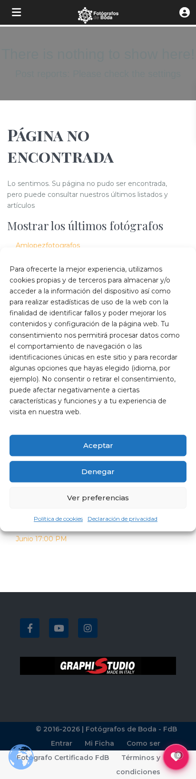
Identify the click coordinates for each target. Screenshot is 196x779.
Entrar (61, 743)
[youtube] (59, 628)
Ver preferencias (98, 497)
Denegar (98, 471)
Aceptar (98, 445)
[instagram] (88, 628)
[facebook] (29, 628)
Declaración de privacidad (122, 519)
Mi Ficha (99, 743)
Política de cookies (58, 519)
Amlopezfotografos (48, 245)
